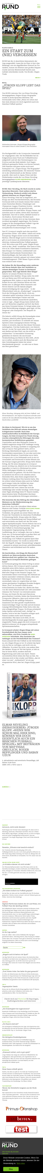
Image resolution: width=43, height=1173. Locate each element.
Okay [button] (11, 1169)
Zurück (5, 787)
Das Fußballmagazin (8, 3)
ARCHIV (5, 1154)
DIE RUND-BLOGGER (10, 1152)
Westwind (22, 999)
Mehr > (38, 77)
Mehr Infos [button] (21, 1163)
